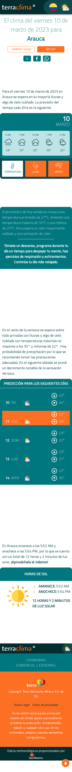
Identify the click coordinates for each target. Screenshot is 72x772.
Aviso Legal (22, 704)
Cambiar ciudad (21, 49)
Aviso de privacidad (45, 704)
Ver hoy (51, 49)
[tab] (12, 169)
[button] (27, 58)
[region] (36, 75)
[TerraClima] (51, 7)
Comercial (25, 665)
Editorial (47, 665)
